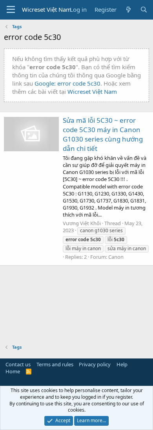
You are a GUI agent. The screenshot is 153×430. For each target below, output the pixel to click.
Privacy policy (95, 364)
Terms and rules (54, 364)
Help (122, 364)
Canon (116, 256)
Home (12, 371)
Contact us (18, 364)
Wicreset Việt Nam (92, 91)
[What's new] (128, 9)
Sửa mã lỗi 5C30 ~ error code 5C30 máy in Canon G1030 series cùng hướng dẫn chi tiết (103, 134)
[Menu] (11, 10)
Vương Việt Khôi (82, 223)
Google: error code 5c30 (67, 83)
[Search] (143, 9)
